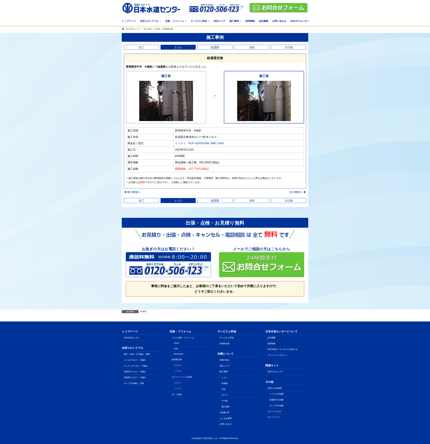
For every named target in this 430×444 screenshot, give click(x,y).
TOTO (176, 343)
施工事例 (215, 37)
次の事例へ (297, 192)
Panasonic (178, 354)
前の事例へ (132, 192)
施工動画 (226, 406)
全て (141, 47)
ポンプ (225, 395)
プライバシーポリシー (277, 355)
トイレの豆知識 (276, 394)
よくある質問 (226, 418)
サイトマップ (273, 417)
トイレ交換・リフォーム (183, 338)
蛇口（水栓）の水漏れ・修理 (137, 354)
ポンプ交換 (177, 394)
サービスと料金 (227, 338)
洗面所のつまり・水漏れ (135, 377)
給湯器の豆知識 (276, 400)
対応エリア (225, 366)
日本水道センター (132, 338)
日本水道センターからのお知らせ (282, 349)
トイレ (178, 47)
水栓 (251, 47)
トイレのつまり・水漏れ (135, 360)
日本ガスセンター (275, 371)
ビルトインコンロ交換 (182, 377)
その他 (289, 47)
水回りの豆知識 (274, 388)
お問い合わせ (226, 424)
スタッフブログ (274, 411)
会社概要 (271, 338)
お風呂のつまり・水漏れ (135, 371)
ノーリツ (178, 371)
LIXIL (176, 348)
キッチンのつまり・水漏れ (136, 366)
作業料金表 (225, 343)
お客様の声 (225, 412)
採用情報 (271, 343)
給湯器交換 (177, 359)
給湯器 (215, 47)
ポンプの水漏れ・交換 (134, 383)
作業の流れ (225, 360)
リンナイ (178, 365)
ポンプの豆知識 (276, 405)
